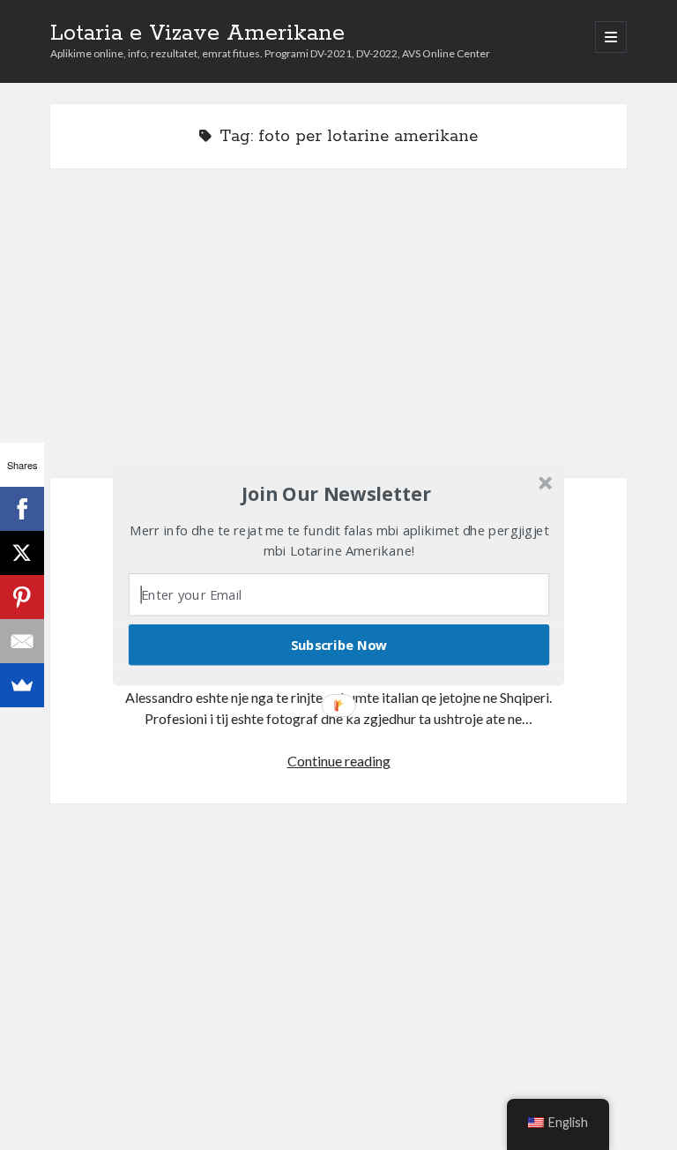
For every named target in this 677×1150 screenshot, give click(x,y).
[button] (336, 494)
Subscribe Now (339, 644)
